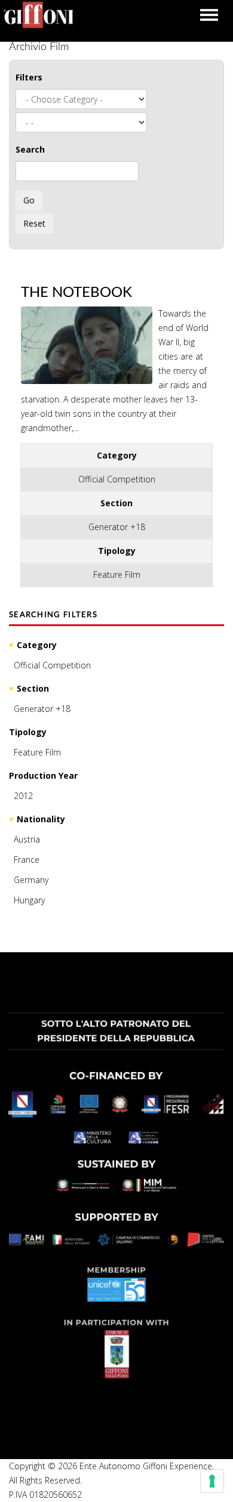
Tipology (28, 732)
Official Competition (52, 665)
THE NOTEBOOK (76, 293)
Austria (27, 839)
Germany (31, 879)
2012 (23, 795)
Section (33, 688)
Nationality (41, 819)
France (26, 859)
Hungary (29, 900)
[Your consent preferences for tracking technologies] (212, 1481)
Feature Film (37, 752)
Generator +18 (42, 708)
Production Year (43, 775)
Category (37, 645)
